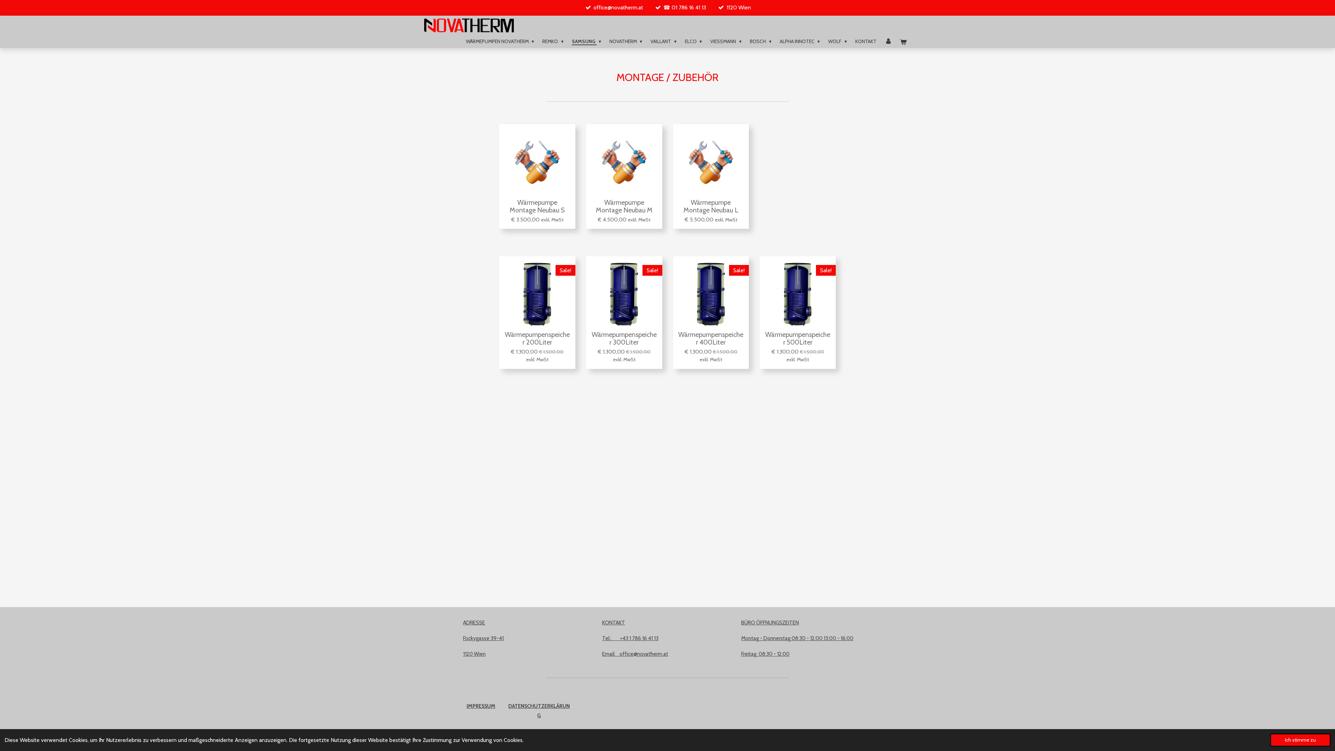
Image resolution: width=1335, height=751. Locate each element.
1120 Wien (474, 654)
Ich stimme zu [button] (1300, 740)
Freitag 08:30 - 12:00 (765, 654)
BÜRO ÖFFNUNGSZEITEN (770, 623)
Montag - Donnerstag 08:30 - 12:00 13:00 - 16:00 (797, 638)
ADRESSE (474, 623)
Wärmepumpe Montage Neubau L (710, 206)
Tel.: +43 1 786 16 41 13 (630, 638)
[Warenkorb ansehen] (903, 42)
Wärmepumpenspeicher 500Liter (797, 338)
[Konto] (888, 41)
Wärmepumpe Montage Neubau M (624, 206)
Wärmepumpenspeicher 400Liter (710, 338)
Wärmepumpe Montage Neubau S (537, 206)
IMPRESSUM (481, 706)
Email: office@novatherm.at (635, 654)
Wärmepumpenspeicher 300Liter (624, 338)
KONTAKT (613, 623)
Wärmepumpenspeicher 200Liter (537, 338)
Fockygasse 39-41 (483, 638)
